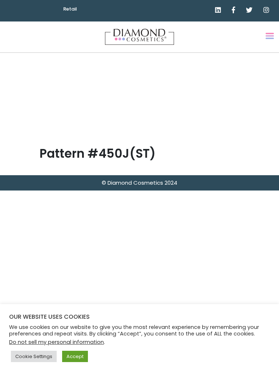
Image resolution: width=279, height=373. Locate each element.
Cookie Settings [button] (33, 356)
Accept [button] (75, 356)
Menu (270, 41)
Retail (70, 8)
